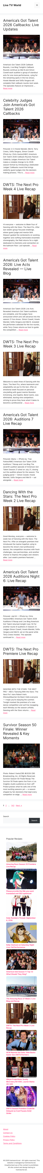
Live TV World (12, 5)
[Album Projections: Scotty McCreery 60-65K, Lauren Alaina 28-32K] (21, 1067)
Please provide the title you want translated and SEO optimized (20, 892)
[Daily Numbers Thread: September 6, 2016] (21, 906)
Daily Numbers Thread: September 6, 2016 (21, 919)
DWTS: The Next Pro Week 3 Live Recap (20, 344)
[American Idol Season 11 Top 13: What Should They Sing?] (21, 959)
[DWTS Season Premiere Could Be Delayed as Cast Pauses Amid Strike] (21, 1096)
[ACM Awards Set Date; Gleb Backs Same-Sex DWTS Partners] (21, 1040)
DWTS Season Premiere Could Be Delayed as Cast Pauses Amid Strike (20, 1111)
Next (19, 805)
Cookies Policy (9, 1136)
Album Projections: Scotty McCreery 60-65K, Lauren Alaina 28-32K (20, 1081)
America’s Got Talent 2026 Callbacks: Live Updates (21, 24)
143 (13, 805)
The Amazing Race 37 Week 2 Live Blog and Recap (20, 1000)
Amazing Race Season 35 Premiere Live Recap (21, 865)
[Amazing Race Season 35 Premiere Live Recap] (21, 852)
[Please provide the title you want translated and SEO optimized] (21, 879)
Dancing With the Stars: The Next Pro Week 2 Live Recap (20, 496)
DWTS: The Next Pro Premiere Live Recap (20, 651)
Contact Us (8, 1133)
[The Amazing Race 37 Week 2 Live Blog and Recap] (21, 986)
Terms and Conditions (12, 1143)
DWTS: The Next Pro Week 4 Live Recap (20, 186)
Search (6, 816)
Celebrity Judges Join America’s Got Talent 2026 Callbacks (19, 107)
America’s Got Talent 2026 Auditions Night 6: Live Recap (21, 576)
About (5, 1129)
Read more (7, 88)
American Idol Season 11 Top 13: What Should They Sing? (19, 973)
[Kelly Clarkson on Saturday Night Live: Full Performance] (21, 933)
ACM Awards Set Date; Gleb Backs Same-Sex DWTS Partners (20, 1053)
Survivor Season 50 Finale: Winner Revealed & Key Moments (19, 731)
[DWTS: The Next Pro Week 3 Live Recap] (21, 1013)
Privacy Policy (9, 1140)
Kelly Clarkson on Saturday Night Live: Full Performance (20, 946)
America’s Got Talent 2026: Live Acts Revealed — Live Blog (20, 266)
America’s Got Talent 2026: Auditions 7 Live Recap (20, 419)
